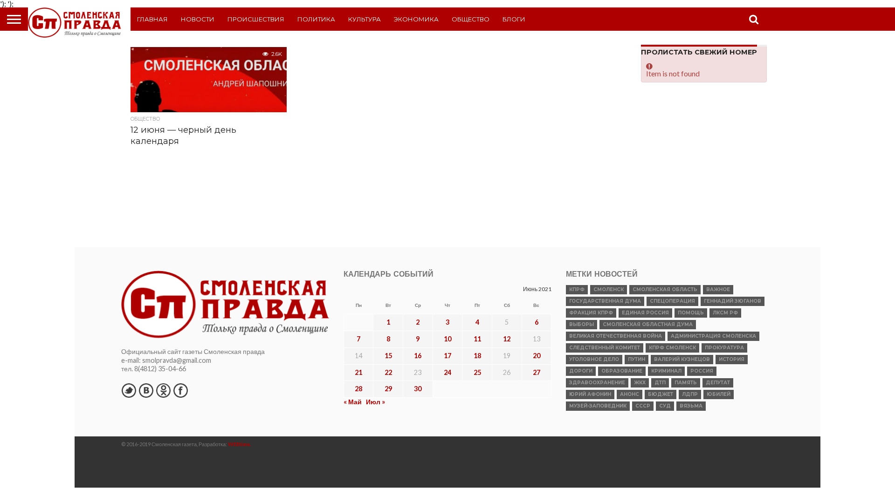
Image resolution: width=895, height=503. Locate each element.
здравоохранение (597, 383)
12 (506, 339)
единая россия (645, 313)
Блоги (514, 19)
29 (388, 389)
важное (718, 289)
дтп (660, 383)
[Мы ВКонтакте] (145, 390)
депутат (718, 383)
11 (477, 339)
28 (358, 389)
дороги (580, 371)
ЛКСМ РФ (725, 313)
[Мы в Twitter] (128, 390)
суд (665, 406)
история (731, 359)
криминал (666, 371)
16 (417, 356)
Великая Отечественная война (615, 336)
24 (447, 372)
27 (536, 372)
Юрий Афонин (590, 394)
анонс (629, 394)
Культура (364, 19)
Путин (636, 359)
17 (447, 356)
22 (388, 372)
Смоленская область (665, 289)
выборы (581, 324)
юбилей (718, 394)
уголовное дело (594, 359)
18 (477, 356)
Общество (470, 19)
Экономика (416, 19)
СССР (642, 406)
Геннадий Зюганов (732, 301)
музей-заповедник (597, 406)
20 (536, 356)
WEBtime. (239, 444)
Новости (197, 19)
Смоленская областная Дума (648, 324)
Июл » (375, 402)
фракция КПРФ (591, 313)
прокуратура (724, 348)
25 (477, 372)
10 (447, 339)
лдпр (690, 394)
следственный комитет (604, 348)
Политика (316, 19)
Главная (152, 19)
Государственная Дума (605, 301)
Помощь (691, 313)
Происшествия (255, 19)
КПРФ (577, 289)
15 (388, 356)
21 (358, 372)
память (686, 383)
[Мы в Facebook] (180, 390)
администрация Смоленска (713, 336)
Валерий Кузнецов (682, 359)
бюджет (660, 394)
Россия (701, 371)
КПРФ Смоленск (672, 348)
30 (417, 389)
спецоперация (672, 301)
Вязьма (691, 406)
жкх (640, 383)
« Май (353, 402)
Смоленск (608, 289)
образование (621, 371)
